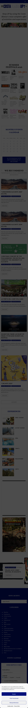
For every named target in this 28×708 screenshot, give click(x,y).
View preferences (14, 702)
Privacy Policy (17, 706)
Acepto (14, 694)
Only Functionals (14, 698)
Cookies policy (10, 706)
